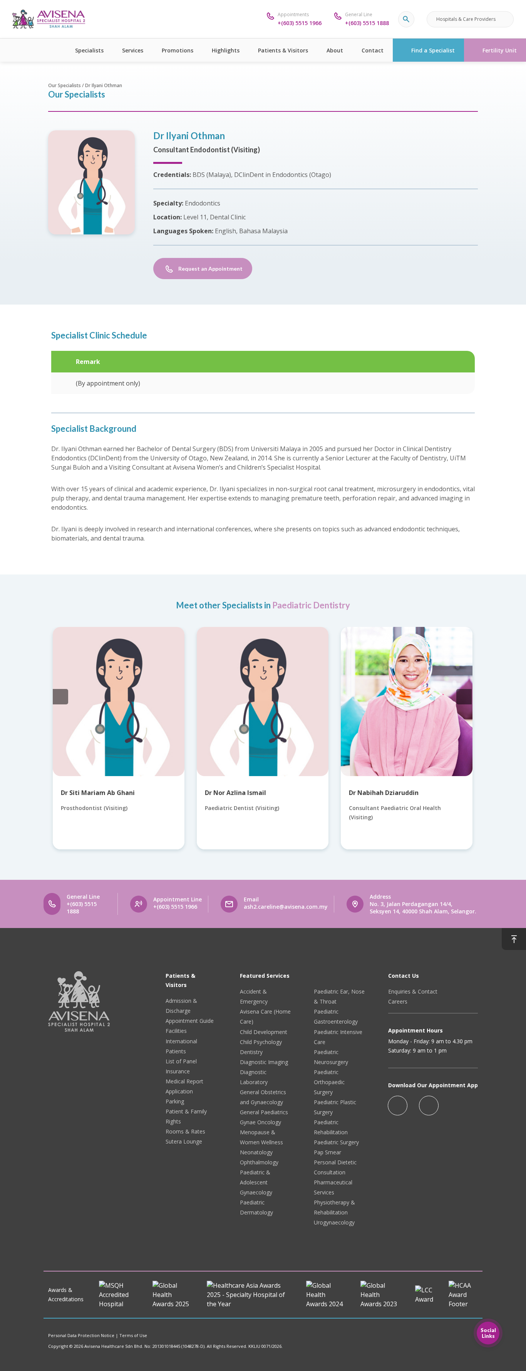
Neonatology (256, 1152)
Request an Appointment (210, 268)
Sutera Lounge (184, 1141)
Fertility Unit (499, 50)
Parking (175, 1101)
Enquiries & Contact (412, 991)
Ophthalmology (259, 1162)
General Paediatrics (264, 1112)
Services (132, 50)
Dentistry (251, 1052)
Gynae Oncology (260, 1122)
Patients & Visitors (283, 50)
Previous (60, 696)
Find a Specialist (433, 50)
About (335, 50)
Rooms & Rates (185, 1131)
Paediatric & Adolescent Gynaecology (256, 1182)
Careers (397, 1001)
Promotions (177, 50)
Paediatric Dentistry (311, 605)
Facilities (176, 1030)
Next (464, 696)
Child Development (263, 1032)
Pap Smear (327, 1152)
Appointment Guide (190, 1020)
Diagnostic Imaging (264, 1062)
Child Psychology (261, 1042)
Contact (373, 50)
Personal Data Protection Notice (81, 1335)
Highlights (226, 50)
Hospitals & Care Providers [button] (466, 19)
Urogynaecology (334, 1222)
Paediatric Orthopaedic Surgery (329, 1082)
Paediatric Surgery (336, 1142)
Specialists (89, 50)
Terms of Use (133, 1335)
